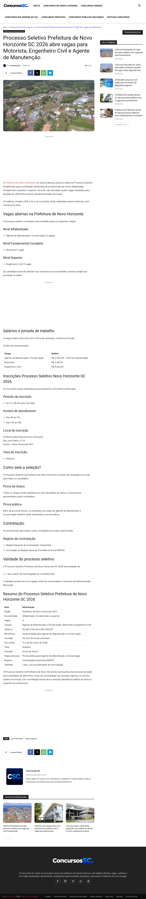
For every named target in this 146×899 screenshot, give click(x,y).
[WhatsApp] (43, 73)
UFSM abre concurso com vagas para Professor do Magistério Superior (126, 83)
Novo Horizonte (17, 738)
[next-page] (9, 838)
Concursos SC (15, 65)
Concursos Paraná (91, 5)
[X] (37, 73)
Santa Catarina (31, 738)
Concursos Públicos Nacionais (86, 17)
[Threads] (88, 881)
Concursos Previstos (53, 17)
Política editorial (60, 896)
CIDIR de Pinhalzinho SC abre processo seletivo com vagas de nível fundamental (16, 828)
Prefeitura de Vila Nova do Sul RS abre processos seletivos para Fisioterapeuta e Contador (128, 113)
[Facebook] (30, 73)
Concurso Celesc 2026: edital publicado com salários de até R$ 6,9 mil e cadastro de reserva (79, 828)
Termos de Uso (131, 896)
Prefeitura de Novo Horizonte (20, 182)
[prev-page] (5, 838)
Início (36, 5)
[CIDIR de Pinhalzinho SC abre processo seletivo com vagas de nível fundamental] (17, 813)
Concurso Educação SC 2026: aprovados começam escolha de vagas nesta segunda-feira (128, 67)
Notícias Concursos (118, 17)
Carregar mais (120, 124)
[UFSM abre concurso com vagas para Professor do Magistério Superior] (106, 83)
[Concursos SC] (5, 65)
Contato (48, 896)
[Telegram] (50, 73)
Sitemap (119, 896)
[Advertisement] (48, 158)
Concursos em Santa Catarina (60, 5)
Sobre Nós (109, 896)
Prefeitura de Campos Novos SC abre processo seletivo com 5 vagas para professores (47, 828)
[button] (139, 6)
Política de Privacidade (78, 896)
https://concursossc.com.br (36, 775)
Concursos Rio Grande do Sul (21, 17)
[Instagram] (65, 881)
